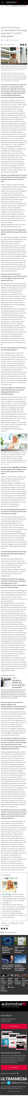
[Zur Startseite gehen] (12, 2)
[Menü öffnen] (2, 2)
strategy (4, 923)
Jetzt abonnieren (14, 1026)
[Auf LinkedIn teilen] (26, 45)
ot (2, 925)
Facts (21, 1088)
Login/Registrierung (26, 2)
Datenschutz (7, 1086)
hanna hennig (14, 923)
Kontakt (17, 1088)
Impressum (14, 1086)
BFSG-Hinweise (21, 1086)
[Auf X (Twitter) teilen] (23, 45)
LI (18, 1073)
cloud (21, 923)
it (8, 923)
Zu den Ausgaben (14, 1067)
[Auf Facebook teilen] (21, 45)
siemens (7, 925)
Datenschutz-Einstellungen (7, 1088)
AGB (2, 1086)
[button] (2, 984)
